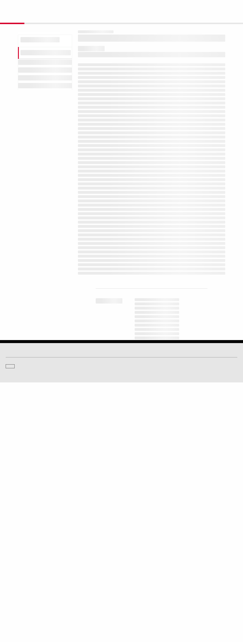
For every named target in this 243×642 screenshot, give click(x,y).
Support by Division (133, 597)
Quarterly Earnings (74, 602)
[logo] (15, 5)
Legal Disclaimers (90, 622)
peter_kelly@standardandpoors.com (146, 525)
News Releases (72, 597)
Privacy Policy (140, 622)
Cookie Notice (124, 622)
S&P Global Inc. (18, 578)
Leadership (189, 602)
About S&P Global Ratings (18, 569)
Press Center (12, 607)
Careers (188, 592)
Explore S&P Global (45, 5)
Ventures (10, 602)
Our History (11, 597)
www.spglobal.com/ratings (177, 424)
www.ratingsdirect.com (94, 430)
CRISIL (127, 569)
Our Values (11, 592)
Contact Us (214, 5)
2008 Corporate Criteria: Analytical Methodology (121, 134)
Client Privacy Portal (160, 622)
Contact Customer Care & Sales (139, 592)
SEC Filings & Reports (76, 607)
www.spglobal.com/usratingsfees (102, 440)
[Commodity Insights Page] (124, 540)
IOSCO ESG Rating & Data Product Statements (206, 607)
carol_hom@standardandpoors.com (171, 524)
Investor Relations (74, 592)
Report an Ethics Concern (136, 602)
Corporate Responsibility (196, 597)
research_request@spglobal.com (136, 469)
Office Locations (132, 607)
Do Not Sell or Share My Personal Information (195, 622)
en (198, 5)
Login (233, 5)
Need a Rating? (225, 17)
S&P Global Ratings (21, 555)
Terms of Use (108, 622)
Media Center (71, 569)
